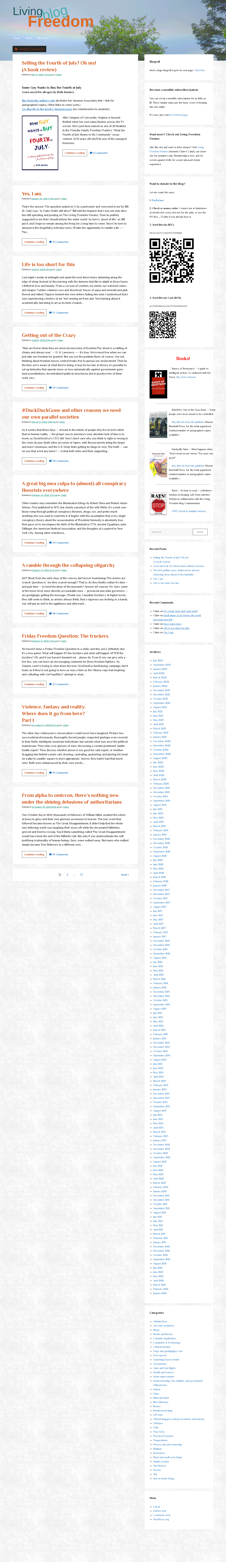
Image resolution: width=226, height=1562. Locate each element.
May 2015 (158, 1021)
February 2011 (160, 1238)
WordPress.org (161, 1519)
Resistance (159, 1453)
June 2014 (158, 1068)
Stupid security (161, 1461)
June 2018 (158, 864)
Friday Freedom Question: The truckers (65, 636)
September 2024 (162, 664)
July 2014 (157, 1064)
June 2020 (158, 766)
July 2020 (158, 762)
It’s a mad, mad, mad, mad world (180, 611)
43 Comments (61, 241)
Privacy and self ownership (167, 1444)
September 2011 (161, 1208)
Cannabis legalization (164, 1338)
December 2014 (161, 1042)
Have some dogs (172, 623)
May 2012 (158, 1174)
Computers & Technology (166, 1342)
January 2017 (159, 936)
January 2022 (160, 686)
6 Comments (100, 152)
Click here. (200, 70)
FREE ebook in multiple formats (189, 511)
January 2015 (159, 1038)
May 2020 (158, 770)
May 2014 (158, 1072)
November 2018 (161, 843)
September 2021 (161, 703)
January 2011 (159, 1242)
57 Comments (60, 312)
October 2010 (160, 1255)
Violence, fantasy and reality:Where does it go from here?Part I (53, 713)
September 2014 (161, 1055)
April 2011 (158, 1229)
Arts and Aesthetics (163, 1325)
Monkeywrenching (163, 1410)
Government (159, 1363)
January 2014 (159, 1089)
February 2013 (160, 1136)
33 (81, 874)
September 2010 (161, 1259)
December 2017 (161, 889)
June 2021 (158, 715)
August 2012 (159, 1161)
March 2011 (159, 1233)
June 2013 (158, 1119)
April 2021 (158, 724)
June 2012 (158, 1170)
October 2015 (160, 1000)
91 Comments (60, 772)
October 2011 (160, 1204)
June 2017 (158, 915)
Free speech (159, 1355)
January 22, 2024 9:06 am (44, 198)
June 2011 (157, 1221)
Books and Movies (163, 1334)
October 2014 (160, 1051)
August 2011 (159, 1212)
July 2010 (157, 1267)
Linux (156, 1393)
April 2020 (158, 775)
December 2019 (161, 787)
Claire (59, 74)
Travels (157, 1470)
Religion (157, 1448)
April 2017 (158, 923)
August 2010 (159, 1263)
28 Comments (61, 461)
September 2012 (161, 1157)
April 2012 (158, 1178)
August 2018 (159, 855)
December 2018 (161, 838)
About (29, 38)
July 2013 (157, 1114)
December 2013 (161, 1093)
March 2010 (159, 1284)
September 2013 (161, 1106)
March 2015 (159, 1030)
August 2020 (160, 758)
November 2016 (161, 945)
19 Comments (60, 854)
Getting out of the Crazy (49, 335)
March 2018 (159, 877)
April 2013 (158, 1127)
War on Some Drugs (164, 1478)
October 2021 (160, 698)
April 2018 (158, 872)
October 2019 (160, 796)
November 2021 (161, 694)
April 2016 (158, 974)
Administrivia (160, 1321)
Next (124, 874)
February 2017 (160, 932)
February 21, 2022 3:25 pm (44, 495)
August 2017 (159, 906)
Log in (156, 1506)
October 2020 (160, 749)
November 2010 (161, 1250)
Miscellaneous (160, 1402)
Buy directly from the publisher (188, 422)
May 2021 (158, 720)
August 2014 (159, 1059)
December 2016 (161, 940)
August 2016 (159, 957)
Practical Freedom (163, 1436)
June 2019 (158, 813)
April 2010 (158, 1280)
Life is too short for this (48, 264)
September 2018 (161, 851)
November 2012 (161, 1148)
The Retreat (159, 1465)
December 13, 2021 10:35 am (45, 725)
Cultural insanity (161, 1346)
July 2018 (157, 860)
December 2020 (162, 741)
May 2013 (158, 1123)
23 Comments (61, 684)
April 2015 (158, 1025)
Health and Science (163, 1372)
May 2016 (158, 970)
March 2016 (159, 979)
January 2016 (159, 987)
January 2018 (159, 885)
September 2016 (161, 953)
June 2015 (158, 1017)
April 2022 (158, 673)
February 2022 (161, 681)
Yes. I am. (32, 193)
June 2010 (158, 1272)
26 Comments (61, 387)
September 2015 (161, 1004)
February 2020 (161, 783)
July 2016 (157, 962)
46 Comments (61, 613)
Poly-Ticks (159, 1431)
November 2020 (162, 745)
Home (17, 38)
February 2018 (160, 881)
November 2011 (161, 1199)
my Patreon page (179, 114)
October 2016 (160, 949)
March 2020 (159, 779)
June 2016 (158, 966)
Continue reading (76, 153)
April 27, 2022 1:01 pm (42, 269)
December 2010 (161, 1246)
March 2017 (159, 928)
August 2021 (159, 707)
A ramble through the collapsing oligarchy (68, 565)
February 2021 (160, 732)
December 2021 (161, 690)
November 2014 (161, 1047)
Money (156, 1406)
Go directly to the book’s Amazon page (47, 109)
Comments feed (161, 1515)
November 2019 (161, 792)
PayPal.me (158, 200)
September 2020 (162, 754)
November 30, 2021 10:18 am (46, 807)
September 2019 (161, 800)
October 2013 (160, 1102)
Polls (156, 1427)
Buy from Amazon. (186, 377)
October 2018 (160, 847)
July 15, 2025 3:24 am (42, 74)
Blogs (156, 1329)
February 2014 (160, 1085)
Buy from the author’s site (38, 100)
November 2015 (161, 996)
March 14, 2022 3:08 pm (44, 422)
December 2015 (161, 991)
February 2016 (160, 983)
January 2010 (159, 1293)
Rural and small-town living (167, 1457)
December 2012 (161, 1144)
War (155, 1474)
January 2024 (160, 669)
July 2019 (157, 809)
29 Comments (61, 542)
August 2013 (159, 1110)
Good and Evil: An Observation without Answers (178, 566)
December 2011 (161, 1195)
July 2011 (157, 1216)
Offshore (158, 1423)
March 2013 (159, 1131)
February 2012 (160, 1187)
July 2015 (157, 1013)
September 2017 (161, 902)
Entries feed (159, 1510)
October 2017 (160, 898)
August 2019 (159, 804)
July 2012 (157, 1165)
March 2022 (159, 677)
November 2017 (161, 894)
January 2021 (159, 737)
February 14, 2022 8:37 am (45, 570)
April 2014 (158, 1076)
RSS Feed (42, 38)
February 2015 (160, 1034)
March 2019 (159, 826)
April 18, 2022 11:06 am (43, 340)
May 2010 (158, 1276)
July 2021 (157, 711)
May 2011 (158, 1225)
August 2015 (159, 1008)
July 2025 (158, 660)
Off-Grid (157, 1414)
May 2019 (158, 817)
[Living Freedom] (53, 27)
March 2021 (159, 728)
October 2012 (160, 1153)
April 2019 (158, 821)
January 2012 (159, 1191)
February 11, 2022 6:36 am (44, 641)
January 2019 (159, 834)
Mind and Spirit (161, 1397)
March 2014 (159, 1080)
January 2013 (159, 1140)
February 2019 (160, 830)
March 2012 (159, 1182)
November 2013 (161, 1097)
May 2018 (158, 868)
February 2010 (160, 1289)
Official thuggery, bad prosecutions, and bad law (178, 1419)
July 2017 (157, 911)
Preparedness (160, 1440)
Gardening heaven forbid (166, 1359)
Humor (156, 1389)
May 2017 (158, 919)
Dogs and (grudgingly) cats (168, 1351)
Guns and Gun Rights (164, 1368)
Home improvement (163, 1376)
